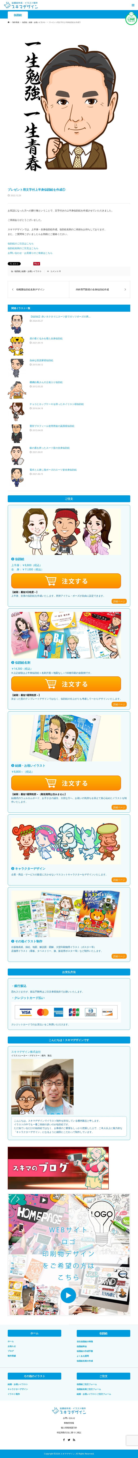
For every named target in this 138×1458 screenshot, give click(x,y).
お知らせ (12, 1346)
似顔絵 (18, 15)
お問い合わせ (69, 1418)
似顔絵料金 (82, 1346)
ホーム (11, 1341)
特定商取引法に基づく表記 (69, 1432)
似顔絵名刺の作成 (85, 1360)
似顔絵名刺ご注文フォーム (89, 1389)
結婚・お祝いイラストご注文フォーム (94, 1394)
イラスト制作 (14, 1394)
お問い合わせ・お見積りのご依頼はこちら (30, 252)
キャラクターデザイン (18, 1389)
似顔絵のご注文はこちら (21, 243)
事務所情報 (69, 1422)
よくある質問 (83, 1355)
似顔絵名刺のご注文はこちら (23, 248)
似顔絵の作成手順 (85, 1351)
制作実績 (12, 1355)
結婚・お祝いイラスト (32, 271)
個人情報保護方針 (69, 1427)
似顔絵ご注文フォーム (87, 1384)
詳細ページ (119, 601)
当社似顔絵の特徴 (85, 1341)
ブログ (11, 1350)
